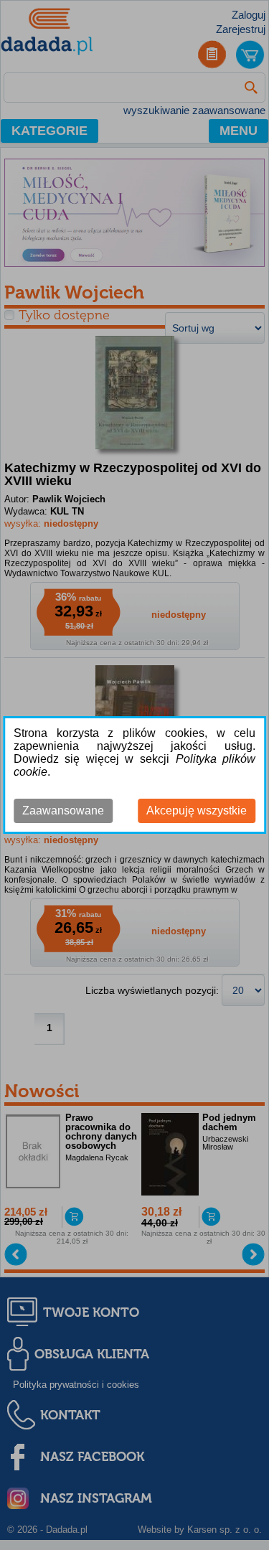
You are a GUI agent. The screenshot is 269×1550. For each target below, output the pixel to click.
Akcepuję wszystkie (196, 810)
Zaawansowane (63, 810)
